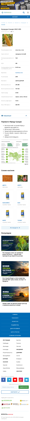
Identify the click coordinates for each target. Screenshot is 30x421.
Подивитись (15, 325)
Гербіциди (5, 343)
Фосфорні (19, 358)
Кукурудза (23, 22)
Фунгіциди (5, 346)
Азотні (18, 355)
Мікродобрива (20, 368)
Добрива (19, 352)
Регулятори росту (7, 352)
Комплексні (19, 365)
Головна (3, 22)
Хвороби (19, 371)
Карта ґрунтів (15, 332)
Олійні (4, 371)
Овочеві (18, 346)
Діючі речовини (15, 328)
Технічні (18, 343)
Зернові (17, 22)
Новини (15, 314)
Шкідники (19, 349)
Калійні (18, 362)
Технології (15, 318)
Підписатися (24, 387)
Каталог (15, 17)
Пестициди (6, 340)
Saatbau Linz (19, 72)
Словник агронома (15, 335)
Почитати (15, 321)
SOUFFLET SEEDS (6, 205)
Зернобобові (6, 368)
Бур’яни (5, 358)
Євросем (5, 187)
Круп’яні (18, 340)
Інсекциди (5, 349)
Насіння (10, 22)
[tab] (15, 116)
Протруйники (6, 355)
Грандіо (3, 24)
